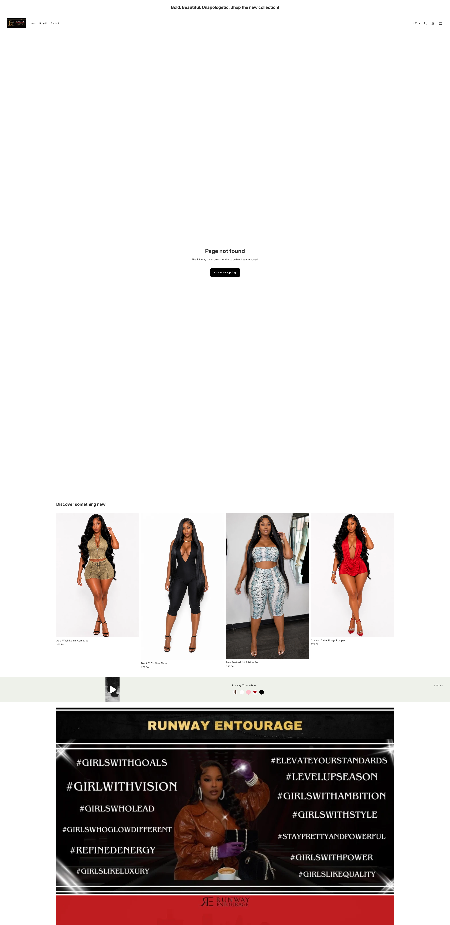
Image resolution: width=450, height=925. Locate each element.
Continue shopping (225, 272)
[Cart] (440, 23)
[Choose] (133, 632)
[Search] (425, 23)
